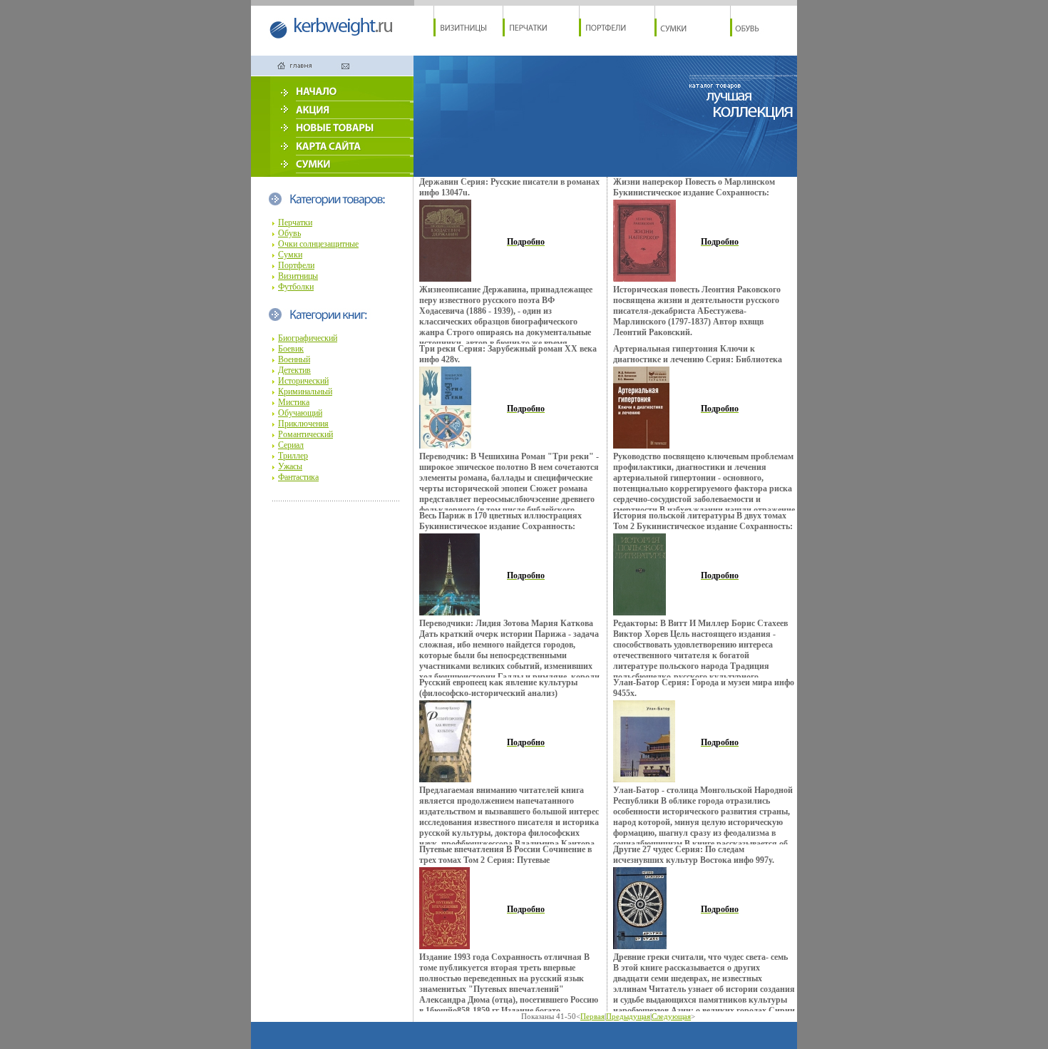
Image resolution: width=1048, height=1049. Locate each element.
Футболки (296, 287)
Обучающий (300, 413)
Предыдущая (628, 1016)
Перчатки (295, 222)
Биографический (307, 338)
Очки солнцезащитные (318, 244)
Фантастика (298, 477)
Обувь (289, 233)
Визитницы (298, 276)
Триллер (293, 456)
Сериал (291, 445)
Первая (592, 1016)
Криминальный (305, 391)
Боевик (291, 349)
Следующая (671, 1016)
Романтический (305, 434)
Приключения (303, 424)
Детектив (294, 370)
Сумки (290, 255)
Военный (294, 359)
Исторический (303, 381)
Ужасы (290, 466)
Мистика (293, 402)
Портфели (296, 265)
